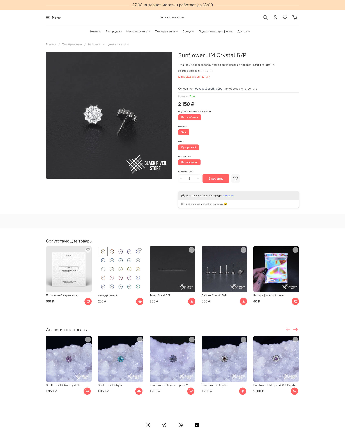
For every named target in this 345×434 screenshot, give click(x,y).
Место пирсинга (137, 31)
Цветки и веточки (118, 44)
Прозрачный (188, 147)
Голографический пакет (268, 295)
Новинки (96, 31)
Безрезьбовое (189, 117)
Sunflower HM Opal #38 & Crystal (274, 385)
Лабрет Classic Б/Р (214, 295)
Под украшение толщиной (194, 111)
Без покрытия (189, 162)
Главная (51, 44)
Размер (182, 126)
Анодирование (107, 295)
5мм (183, 132)
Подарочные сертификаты (216, 31)
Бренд (187, 31)
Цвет (181, 141)
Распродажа (114, 31)
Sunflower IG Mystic (214, 385)
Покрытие (184, 156)
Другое (242, 31)
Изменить (228, 195)
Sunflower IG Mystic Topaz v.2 (169, 385)
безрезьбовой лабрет (209, 88)
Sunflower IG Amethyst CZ (63, 385)
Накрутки (94, 44)
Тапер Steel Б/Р (160, 295)
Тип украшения (165, 31)
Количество (185, 171)
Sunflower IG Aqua (110, 385)
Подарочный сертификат (62, 295)
